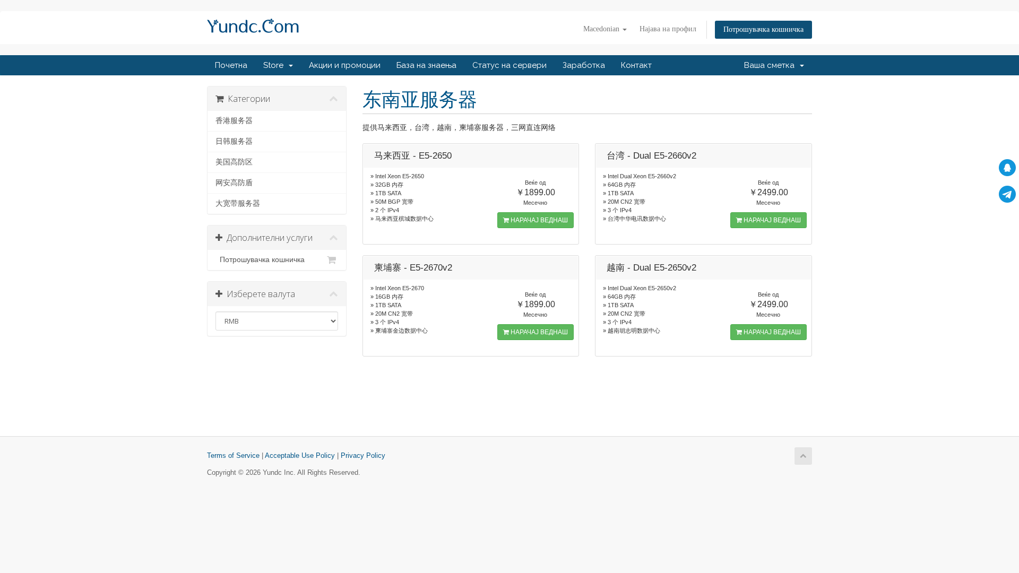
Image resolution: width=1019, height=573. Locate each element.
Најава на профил (668, 29)
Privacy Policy (363, 455)
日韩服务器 (234, 141)
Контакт (636, 65)
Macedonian (602, 29)
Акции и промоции (345, 65)
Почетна (231, 65)
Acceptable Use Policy (300, 455)
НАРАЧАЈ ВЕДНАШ (538, 220)
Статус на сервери (509, 65)
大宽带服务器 (237, 203)
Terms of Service (233, 455)
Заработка (584, 65)
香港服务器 (234, 121)
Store (275, 65)
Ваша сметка (771, 65)
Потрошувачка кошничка (763, 29)
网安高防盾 (234, 183)
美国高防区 (234, 162)
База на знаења (426, 65)
